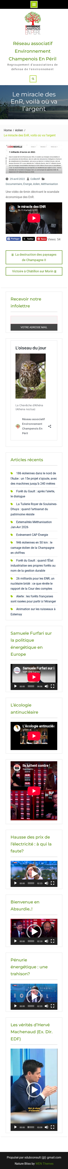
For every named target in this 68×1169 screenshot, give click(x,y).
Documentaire (14, 183)
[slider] (31, 883)
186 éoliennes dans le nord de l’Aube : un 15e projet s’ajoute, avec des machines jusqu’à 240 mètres (34, 478)
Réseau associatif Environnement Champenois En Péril (32, 51)
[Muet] (46, 686)
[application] (34, 677)
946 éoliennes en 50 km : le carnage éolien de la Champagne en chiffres (32, 547)
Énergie (27, 183)
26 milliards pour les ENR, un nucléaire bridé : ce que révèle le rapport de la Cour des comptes (32, 583)
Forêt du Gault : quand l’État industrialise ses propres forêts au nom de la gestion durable (33, 565)
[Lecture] (15, 686)
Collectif (35, 178)
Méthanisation (49, 183)
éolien (36, 183)
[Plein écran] (52, 686)
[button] (34, 873)
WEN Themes (44, 1163)
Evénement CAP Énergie (32, 535)
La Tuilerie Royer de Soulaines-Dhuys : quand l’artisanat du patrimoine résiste (34, 509)
